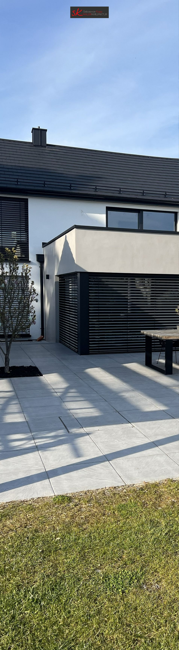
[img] (89, 325)
